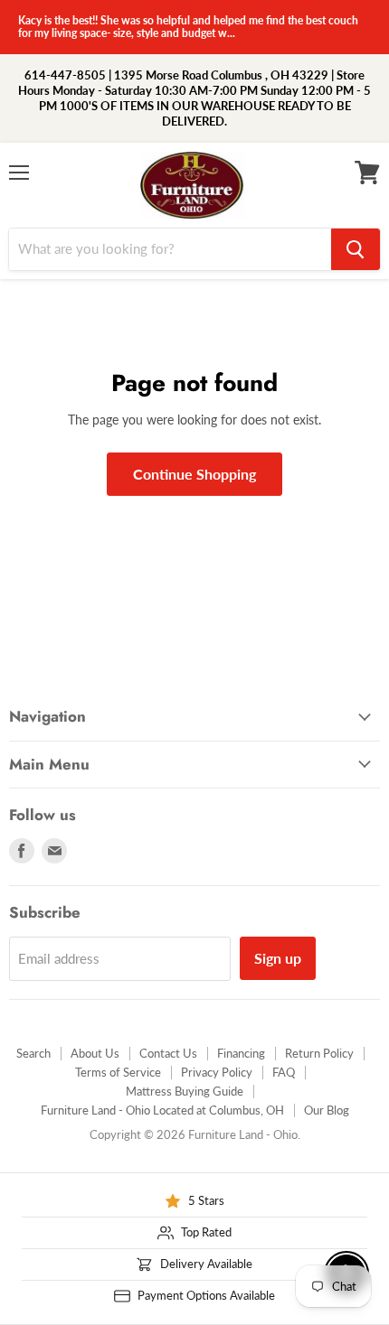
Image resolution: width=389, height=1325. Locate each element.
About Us (95, 1053)
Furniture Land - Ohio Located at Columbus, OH (162, 1110)
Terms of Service (118, 1072)
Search (33, 1053)
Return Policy (319, 1053)
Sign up (277, 957)
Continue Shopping (194, 473)
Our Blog (326, 1110)
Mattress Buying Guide (184, 1091)
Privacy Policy (216, 1072)
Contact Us (168, 1053)
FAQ (283, 1072)
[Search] (355, 249)
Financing (241, 1053)
